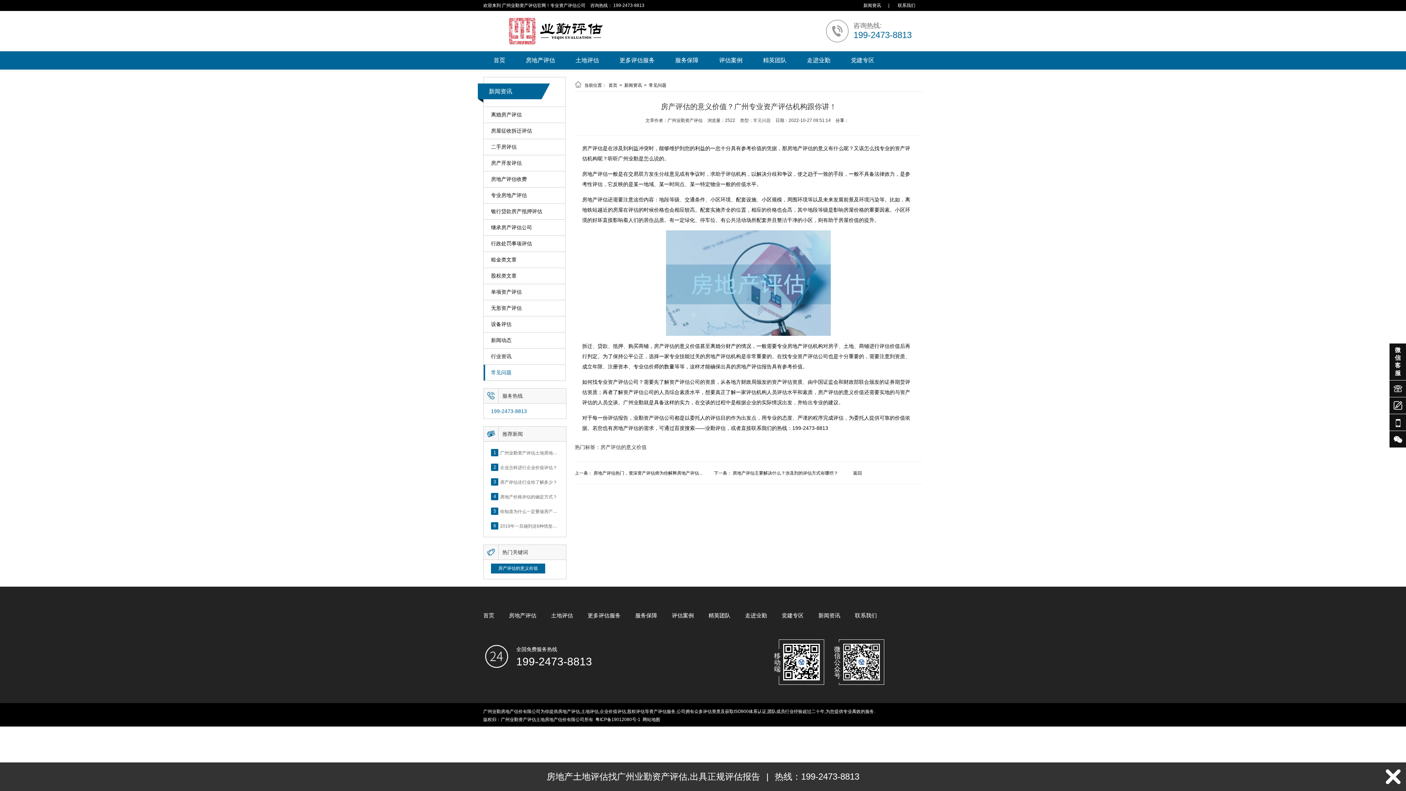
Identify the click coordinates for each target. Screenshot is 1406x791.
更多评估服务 (637, 60)
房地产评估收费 (509, 179)
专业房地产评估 (509, 195)
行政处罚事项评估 (511, 243)
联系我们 (906, 5)
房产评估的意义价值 (518, 568)
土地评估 (587, 60)
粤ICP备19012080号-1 (617, 719)
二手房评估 (504, 147)
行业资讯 (501, 356)
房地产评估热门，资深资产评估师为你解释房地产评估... (648, 473)
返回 (857, 473)
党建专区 (862, 60)
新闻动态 (501, 340)
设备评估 (501, 324)
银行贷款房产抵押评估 (516, 211)
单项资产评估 (506, 292)
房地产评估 (540, 60)
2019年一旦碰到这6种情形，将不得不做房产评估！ (550, 525)
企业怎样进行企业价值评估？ (528, 467)
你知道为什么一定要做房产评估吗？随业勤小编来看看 (553, 511)
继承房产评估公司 (511, 227)
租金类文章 (504, 260)
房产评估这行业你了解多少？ (528, 481)
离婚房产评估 (506, 115)
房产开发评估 (506, 163)
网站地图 (651, 719)
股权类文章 (504, 276)
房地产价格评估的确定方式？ (528, 496)
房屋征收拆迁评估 (511, 131)
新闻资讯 (872, 5)
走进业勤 (818, 60)
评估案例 (731, 60)
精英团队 (774, 60)
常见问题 (501, 372)
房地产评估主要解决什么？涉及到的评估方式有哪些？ (785, 473)
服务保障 (687, 60)
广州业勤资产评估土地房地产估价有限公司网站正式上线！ (557, 452)
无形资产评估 (506, 308)
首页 (499, 60)
